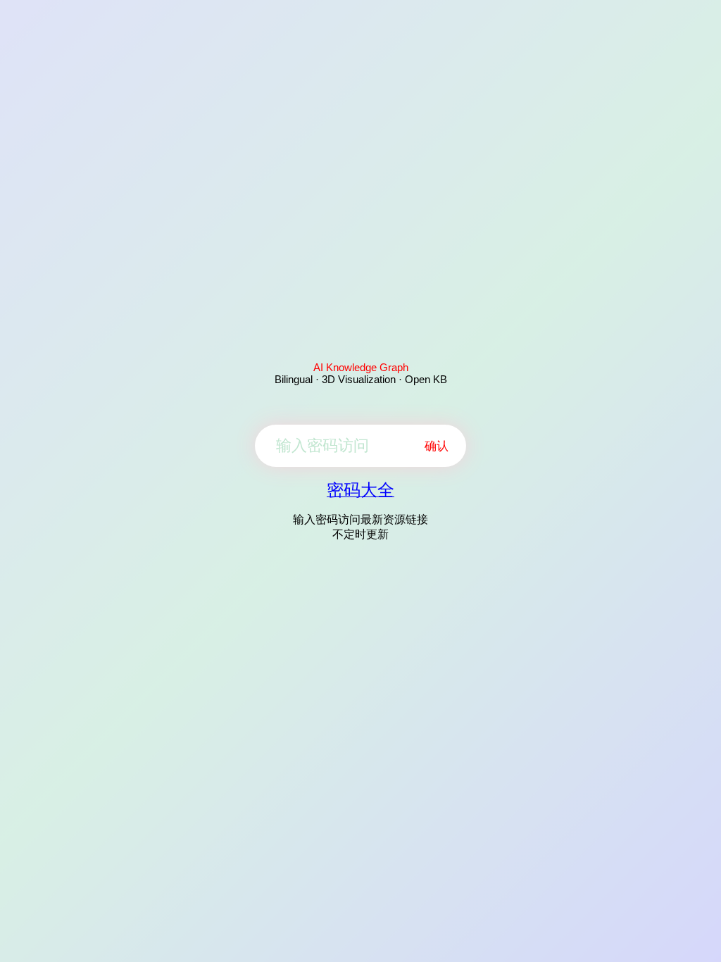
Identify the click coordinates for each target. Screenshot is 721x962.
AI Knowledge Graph (360, 367)
